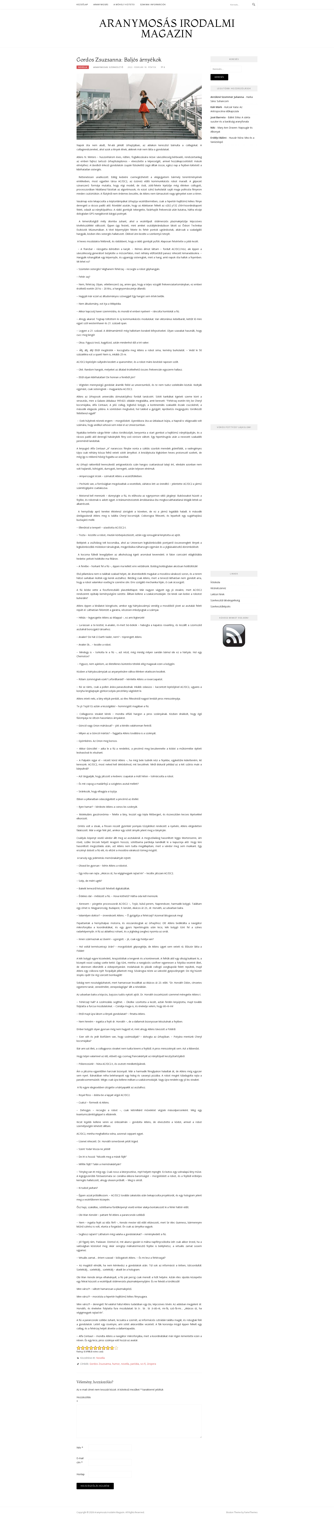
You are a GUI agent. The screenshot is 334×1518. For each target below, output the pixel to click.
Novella (82, 67)
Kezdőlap (82, 4)
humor (116, 1363)
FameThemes (250, 1512)
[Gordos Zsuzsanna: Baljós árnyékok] (139, 106)
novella (125, 1363)
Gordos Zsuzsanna (100, 1363)
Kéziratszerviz (218, 588)
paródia (134, 1363)
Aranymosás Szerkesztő (108, 67)
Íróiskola (215, 582)
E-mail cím (80, 1460)
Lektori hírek (217, 594)
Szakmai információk (153, 4)
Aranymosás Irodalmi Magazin (167, 28)
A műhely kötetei (124, 4)
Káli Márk (216, 107)
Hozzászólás (82, 1399)
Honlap (81, 1474)
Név (80, 1447)
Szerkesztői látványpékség (225, 600)
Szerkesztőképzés (220, 606)
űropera (151, 1363)
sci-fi (143, 1363)
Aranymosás (100, 4)
